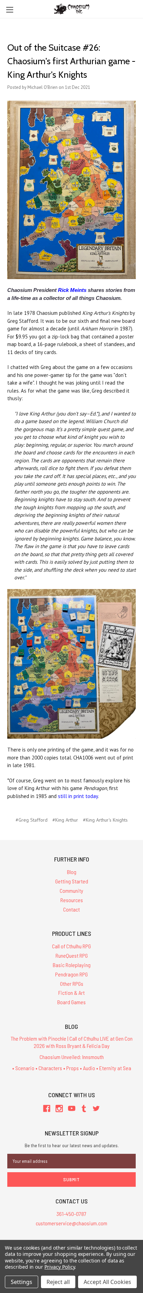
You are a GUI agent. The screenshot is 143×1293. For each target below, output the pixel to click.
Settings (21, 1282)
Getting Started (71, 881)
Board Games (71, 1002)
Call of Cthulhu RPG (71, 946)
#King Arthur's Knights (105, 820)
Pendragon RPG (71, 974)
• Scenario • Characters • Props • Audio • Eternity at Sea (71, 1068)
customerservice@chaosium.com (71, 1223)
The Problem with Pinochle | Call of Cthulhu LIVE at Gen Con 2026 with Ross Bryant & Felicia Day (72, 1042)
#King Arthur (65, 820)
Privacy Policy (59, 1266)
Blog (71, 871)
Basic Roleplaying (72, 965)
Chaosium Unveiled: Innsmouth (72, 1056)
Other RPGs (71, 983)
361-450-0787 (71, 1213)
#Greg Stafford (32, 820)
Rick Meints (72, 290)
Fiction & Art (71, 992)
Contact (71, 909)
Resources (71, 900)
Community (71, 890)
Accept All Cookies (107, 1282)
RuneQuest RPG (72, 955)
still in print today (78, 796)
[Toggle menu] (9, 9)
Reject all (58, 1282)
